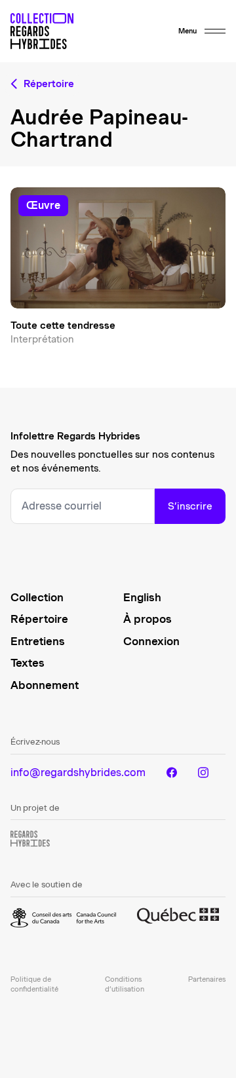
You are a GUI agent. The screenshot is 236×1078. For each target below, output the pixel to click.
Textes (27, 662)
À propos (147, 618)
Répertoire (39, 618)
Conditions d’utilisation (124, 984)
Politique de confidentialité (34, 984)
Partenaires (207, 979)
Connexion (151, 641)
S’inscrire (190, 506)
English (142, 597)
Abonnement (44, 685)
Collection (37, 597)
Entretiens (37, 641)
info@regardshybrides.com (78, 772)
